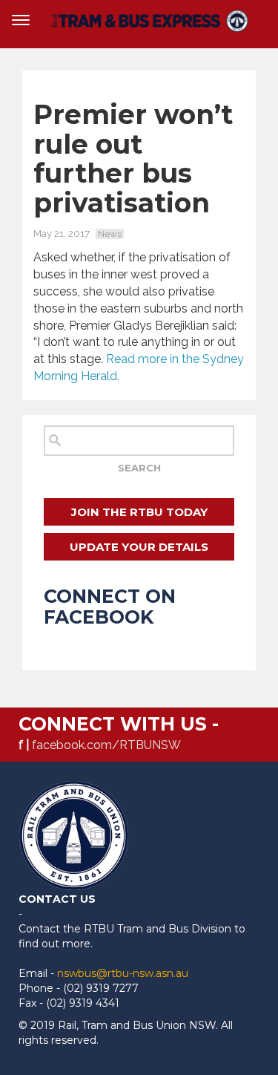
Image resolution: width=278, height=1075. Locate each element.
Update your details (139, 547)
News (110, 234)
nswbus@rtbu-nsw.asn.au (122, 973)
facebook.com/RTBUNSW (106, 745)
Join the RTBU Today (139, 512)
